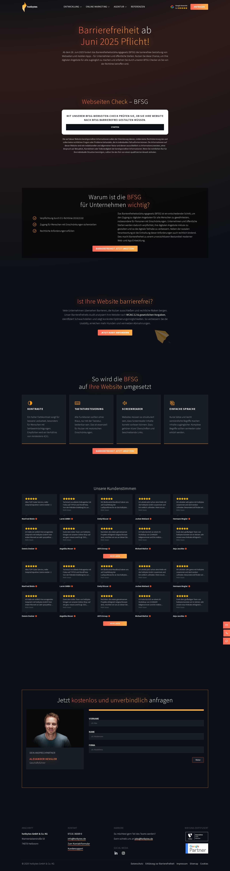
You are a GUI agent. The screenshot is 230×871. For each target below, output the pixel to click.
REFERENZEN (138, 6)
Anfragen (199, 6)
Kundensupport (75, 848)
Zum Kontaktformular (79, 843)
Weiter (198, 760)
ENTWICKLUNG (71, 6)
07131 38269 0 (75, 833)
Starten (115, 127)
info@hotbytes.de (77, 838)
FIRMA (92, 745)
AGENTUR (119, 6)
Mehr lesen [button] (67, 510)
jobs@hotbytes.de (144, 838)
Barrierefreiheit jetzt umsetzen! (115, 248)
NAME (92, 732)
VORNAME (94, 718)
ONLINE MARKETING (96, 6)
